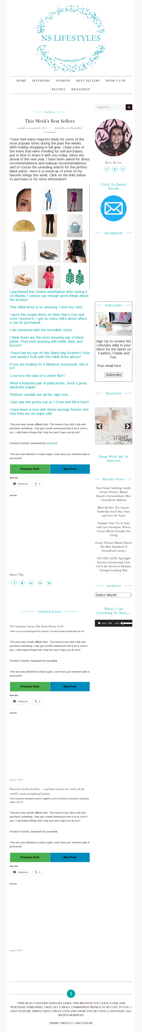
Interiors (41, 80)
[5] (112, 442)
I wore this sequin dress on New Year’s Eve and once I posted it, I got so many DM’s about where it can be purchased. (48, 318)
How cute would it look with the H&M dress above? (50, 355)
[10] (130, 442)
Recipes (58, 89)
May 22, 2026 (16, 950)
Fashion (63, 80)
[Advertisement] (50, 534)
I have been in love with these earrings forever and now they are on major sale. (49, 411)
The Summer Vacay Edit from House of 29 (36, 626)
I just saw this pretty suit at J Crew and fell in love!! (49, 402)
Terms (54, 1023)
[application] (113, 623)
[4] (108, 442)
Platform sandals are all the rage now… (40, 394)
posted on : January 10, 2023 (32, 128)
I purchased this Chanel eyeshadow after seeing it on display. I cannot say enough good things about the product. (49, 296)
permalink (52, 443)
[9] (126, 442)
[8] (123, 442)
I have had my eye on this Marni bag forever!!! (45, 353)
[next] (128, 426)
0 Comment (50, 132)
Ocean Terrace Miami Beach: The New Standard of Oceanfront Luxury (113, 546)
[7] (119, 442)
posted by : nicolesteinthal (68, 128)
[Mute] (122, 623)
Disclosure (84, 1023)
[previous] (99, 426)
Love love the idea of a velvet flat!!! (37, 376)
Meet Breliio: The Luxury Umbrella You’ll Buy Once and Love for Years (113, 511)
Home (21, 80)
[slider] (127, 623)
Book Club (116, 80)
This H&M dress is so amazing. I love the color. (46, 307)
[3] (104, 442)
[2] (101, 442)
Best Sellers (88, 80)
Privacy (67, 1023)
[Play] (99, 623)
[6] (115, 442)
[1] (97, 442)
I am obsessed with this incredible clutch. (41, 330)
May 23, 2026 (16, 779)
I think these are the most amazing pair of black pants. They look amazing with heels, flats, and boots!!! (47, 341)
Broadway (80, 89)
